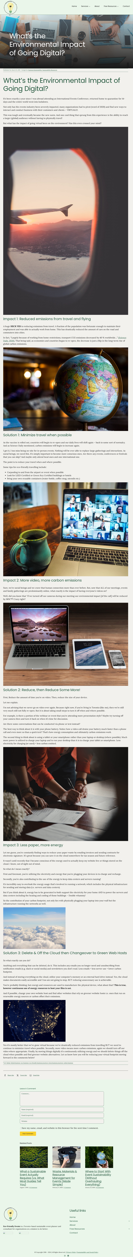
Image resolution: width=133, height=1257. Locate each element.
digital (8, 1063)
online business (68, 1063)
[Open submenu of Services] (129, 1221)
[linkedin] (68, 1256)
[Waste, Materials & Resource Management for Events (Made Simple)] (66, 1157)
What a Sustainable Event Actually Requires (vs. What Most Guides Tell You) (33, 1178)
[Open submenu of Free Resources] (129, 1228)
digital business (15, 1063)
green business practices (55, 1063)
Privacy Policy (71, 1252)
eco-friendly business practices (38, 1063)
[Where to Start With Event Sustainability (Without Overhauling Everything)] (99, 1157)
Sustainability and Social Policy (87, 1252)
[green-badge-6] (8, 1233)
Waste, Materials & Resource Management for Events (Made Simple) (64, 1178)
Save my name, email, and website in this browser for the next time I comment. (60, 1128)
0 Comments (33, 1187)
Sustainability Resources (49, 70)
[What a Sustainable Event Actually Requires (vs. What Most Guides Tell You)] (34, 1157)
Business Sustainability (35, 70)
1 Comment (67, 1187)
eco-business (25, 1063)
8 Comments (100, 1187)
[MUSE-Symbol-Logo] (24, 1233)
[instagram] (65, 1256)
